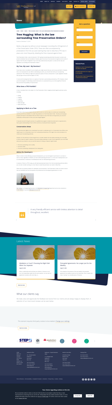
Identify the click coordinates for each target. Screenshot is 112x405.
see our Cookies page (43, 397)
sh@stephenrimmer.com (34, 190)
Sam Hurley (19, 188)
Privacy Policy (51, 379)
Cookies (56, 379)
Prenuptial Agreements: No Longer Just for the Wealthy (84, 72)
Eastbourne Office (30, 352)
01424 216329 (67, 362)
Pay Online (92, 1)
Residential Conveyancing (43, 188)
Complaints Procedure (37, 379)
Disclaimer (45, 379)
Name (78, 28)
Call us (90, 6)
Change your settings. (62, 321)
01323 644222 (20, 190)
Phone (78, 42)
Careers (58, 1)
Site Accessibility (28, 379)
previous (18, 341)
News (70, 1)
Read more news (21, 285)
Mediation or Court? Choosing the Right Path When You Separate (84, 67)
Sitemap (60, 379)
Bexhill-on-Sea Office (67, 352)
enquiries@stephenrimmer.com (33, 367)
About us (47, 1)
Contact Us (76, 1)
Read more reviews (23, 328)
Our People (65, 1)
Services (53, 1)
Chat (70, 6)
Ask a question (81, 6)
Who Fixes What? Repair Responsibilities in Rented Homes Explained (84, 77)
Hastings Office (83, 352)
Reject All (90, 396)
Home (41, 1)
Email (78, 35)
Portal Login (84, 1)
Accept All (77, 396)
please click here (23, 398)
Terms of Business (20, 379)
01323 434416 (49, 364)
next (94, 341)
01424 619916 (85, 355)
